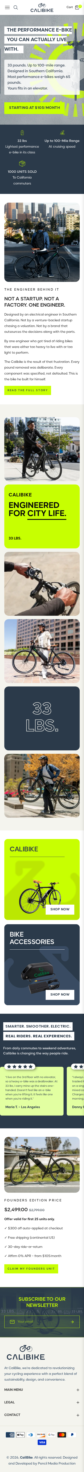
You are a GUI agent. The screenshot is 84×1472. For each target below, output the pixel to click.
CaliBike (26, 1457)
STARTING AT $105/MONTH (34, 108)
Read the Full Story (28, 390)
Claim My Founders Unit (31, 1268)
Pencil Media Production (57, 1463)
